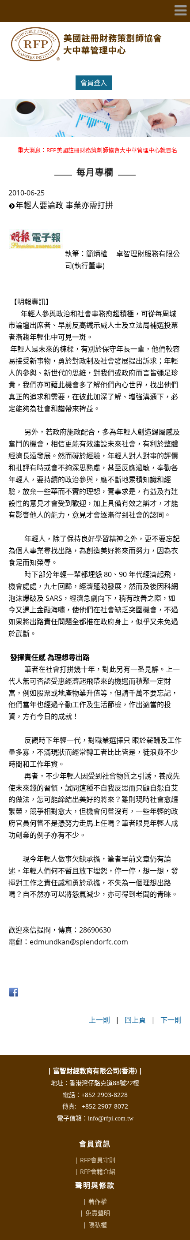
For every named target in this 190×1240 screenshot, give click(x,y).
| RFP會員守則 (95, 1160)
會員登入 (93, 82)
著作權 (97, 1201)
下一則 (171, 1020)
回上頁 (135, 1020)
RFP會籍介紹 (97, 1171)
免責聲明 (97, 1213)
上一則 (99, 1020)
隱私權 (97, 1225)
